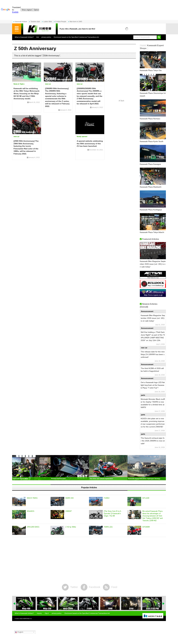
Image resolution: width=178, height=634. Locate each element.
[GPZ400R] (134, 530)
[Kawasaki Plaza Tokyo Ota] (153, 59)
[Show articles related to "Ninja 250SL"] (68, 603)
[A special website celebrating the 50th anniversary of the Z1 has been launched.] (89, 124)
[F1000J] (96, 501)
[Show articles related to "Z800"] (110, 603)
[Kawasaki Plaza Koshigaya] (153, 199)
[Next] (163, 603)
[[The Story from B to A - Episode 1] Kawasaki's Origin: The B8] (96, 514)
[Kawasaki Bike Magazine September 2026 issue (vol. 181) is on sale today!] (153, 250)
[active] (153, 277)
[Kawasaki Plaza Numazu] (153, 108)
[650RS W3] (57, 501)
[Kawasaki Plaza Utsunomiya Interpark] (153, 82)
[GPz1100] (134, 501)
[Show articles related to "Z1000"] (89, 603)
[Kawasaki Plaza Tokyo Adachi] (153, 221)
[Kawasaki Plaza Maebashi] (153, 176)
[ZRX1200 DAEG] (19, 530)
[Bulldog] (153, 287)
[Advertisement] (89, 560)
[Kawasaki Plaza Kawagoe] (153, 153)
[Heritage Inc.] (153, 615)
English (20, 632)
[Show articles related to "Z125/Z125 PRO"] (152, 603)
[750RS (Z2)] (96, 530)
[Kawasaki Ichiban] (39, 28)
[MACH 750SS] (19, 501)
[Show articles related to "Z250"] (131, 603)
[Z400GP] (57, 514)
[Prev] (14, 603)
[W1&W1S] (19, 514)
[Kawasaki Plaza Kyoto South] (153, 130)
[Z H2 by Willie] (57, 530)
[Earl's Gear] (153, 296)
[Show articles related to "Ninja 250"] (47, 603)
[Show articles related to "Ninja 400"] (26, 603)
